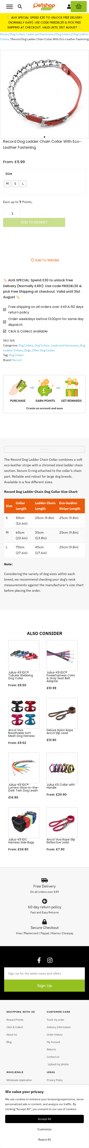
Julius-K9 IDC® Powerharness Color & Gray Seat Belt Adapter (61, 676)
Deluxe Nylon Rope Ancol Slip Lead (60, 731)
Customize (44, 1129)
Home (4, 34)
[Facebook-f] (39, 960)
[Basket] (79, 6)
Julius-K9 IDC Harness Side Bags (21, 840)
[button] (20, 7)
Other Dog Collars (43, 350)
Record (17, 360)
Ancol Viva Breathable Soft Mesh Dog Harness (21, 733)
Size (8, 173)
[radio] (7, 184)
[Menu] (9, 6)
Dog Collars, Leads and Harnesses (32, 34)
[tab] (44, 447)
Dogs (27, 350)
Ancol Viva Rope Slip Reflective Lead (61, 840)
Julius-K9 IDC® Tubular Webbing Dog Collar (20, 675)
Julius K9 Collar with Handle (61, 786)
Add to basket (34, 222)
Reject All (44, 1139)
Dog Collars (63, 34)
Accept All (44, 1119)
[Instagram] (50, 960)
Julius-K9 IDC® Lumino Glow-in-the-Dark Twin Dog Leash (23, 788)
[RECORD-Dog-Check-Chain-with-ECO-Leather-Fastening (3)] (44, 94)
